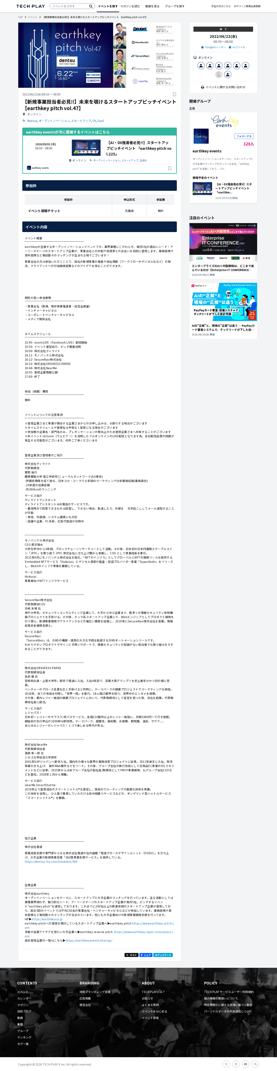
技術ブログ (24, 1011)
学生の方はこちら (221, 6)
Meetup (32, 121)
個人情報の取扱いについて (221, 998)
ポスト (133, 955)
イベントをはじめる (154, 1011)
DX (94, 121)
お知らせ (147, 998)
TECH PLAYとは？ (153, 992)
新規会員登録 (253, 6)
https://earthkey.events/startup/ (89, 940)
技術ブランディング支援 (95, 992)
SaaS (101, 121)
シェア (147, 955)
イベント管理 (150, 1018)
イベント (33, 17)
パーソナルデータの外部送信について (228, 1011)
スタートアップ (81, 121)
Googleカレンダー (215, 47)
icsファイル (239, 47)
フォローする (244, 136)
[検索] (90, 6)
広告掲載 (85, 998)
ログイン (239, 6)
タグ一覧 (23, 1044)
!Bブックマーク (163, 955)
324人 (249, 143)
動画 (20, 1018)
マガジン (23, 1005)
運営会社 (85, 1005)
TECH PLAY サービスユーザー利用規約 (229, 992)
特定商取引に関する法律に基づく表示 (228, 1005)
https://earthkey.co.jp (47, 919)
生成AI (143, 160)
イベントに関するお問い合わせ (225, 87)
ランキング (24, 1037)
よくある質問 (150, 1005)
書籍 (20, 1024)
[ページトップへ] (30, 6)
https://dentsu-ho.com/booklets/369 (51, 861)
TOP (20, 17)
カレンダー (24, 998)
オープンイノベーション (54, 121)
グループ (22, 1031)
